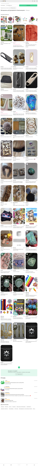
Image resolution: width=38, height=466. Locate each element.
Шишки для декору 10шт (9, 400)
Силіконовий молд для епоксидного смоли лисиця (30, 272)
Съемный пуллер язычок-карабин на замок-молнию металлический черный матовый (6, 69)
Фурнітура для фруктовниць (17, 341)
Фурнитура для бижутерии (21, 406)
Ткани (34, 408)
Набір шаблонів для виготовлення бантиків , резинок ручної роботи (6, 160)
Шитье (10, 406)
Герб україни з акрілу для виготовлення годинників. (5, 342)
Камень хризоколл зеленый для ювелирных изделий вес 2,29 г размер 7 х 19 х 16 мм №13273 (31, 182)
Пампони (27, 204)
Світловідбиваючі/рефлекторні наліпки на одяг (18, 250)
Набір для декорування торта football (5, 44)
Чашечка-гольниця (16, 271)
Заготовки (16, 408)
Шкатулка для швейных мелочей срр (18, 137)
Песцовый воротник (16, 159)
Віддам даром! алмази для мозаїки (19, 205)
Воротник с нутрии (4, 204)
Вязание (2, 406)
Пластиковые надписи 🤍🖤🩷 (31, 159)
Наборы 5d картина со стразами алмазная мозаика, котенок (18, 227)
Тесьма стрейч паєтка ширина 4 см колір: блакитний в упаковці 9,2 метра (31, 250)
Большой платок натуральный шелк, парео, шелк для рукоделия (31, 113)
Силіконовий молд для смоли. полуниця (18, 294)
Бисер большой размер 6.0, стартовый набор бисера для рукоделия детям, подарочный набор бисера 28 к (18, 318)
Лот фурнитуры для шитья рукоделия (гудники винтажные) (18, 46)
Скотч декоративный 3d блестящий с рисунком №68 (14, 388)
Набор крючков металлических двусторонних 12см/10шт (14, 394)
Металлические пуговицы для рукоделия (18, 69)
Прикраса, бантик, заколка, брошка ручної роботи (31, 318)
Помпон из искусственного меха (6, 136)
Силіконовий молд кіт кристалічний (4, 294)
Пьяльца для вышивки (29, 136)
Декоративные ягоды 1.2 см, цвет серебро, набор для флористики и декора (19, 114)
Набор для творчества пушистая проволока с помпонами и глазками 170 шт (31, 296)
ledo (6, 398)
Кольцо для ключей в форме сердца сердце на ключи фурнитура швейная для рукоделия (6, 272)
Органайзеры (11, 408)
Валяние (6, 406)
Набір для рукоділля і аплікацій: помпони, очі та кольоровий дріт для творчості (6, 319)
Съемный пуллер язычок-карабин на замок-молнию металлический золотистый (31, 69)
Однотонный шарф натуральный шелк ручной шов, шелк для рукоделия (31, 45)
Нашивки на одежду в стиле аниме (6, 226)
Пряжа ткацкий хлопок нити (5, 249)
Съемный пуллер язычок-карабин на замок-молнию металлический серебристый (31, 91)
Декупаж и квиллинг (4, 408)
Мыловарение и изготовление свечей (25, 408)
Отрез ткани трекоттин (4, 90)
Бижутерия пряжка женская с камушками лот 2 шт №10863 (18, 182)
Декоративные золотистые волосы (6, 115)
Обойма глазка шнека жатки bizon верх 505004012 (31, 342)
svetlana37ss (7, 386)
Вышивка (14, 406)
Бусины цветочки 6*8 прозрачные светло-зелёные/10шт (14, 382)
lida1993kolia (7, 392)
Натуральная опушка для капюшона (6, 181)
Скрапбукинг (29, 406)
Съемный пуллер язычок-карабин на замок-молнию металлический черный (18, 91)
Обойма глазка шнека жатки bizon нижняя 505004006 (6, 364)
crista (6, 380)
